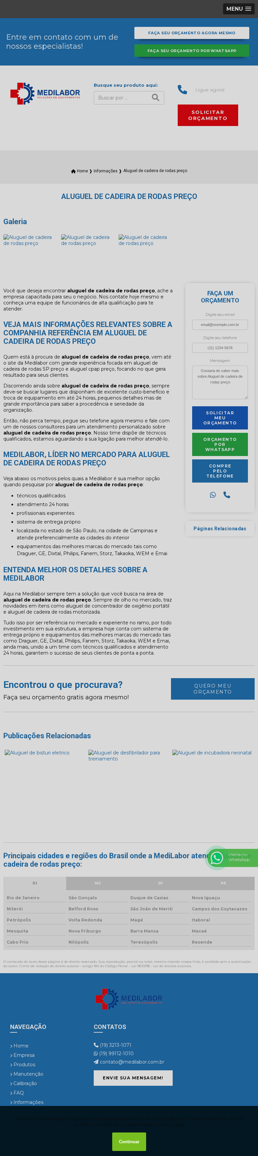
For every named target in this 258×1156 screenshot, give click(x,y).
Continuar (129, 1141)
